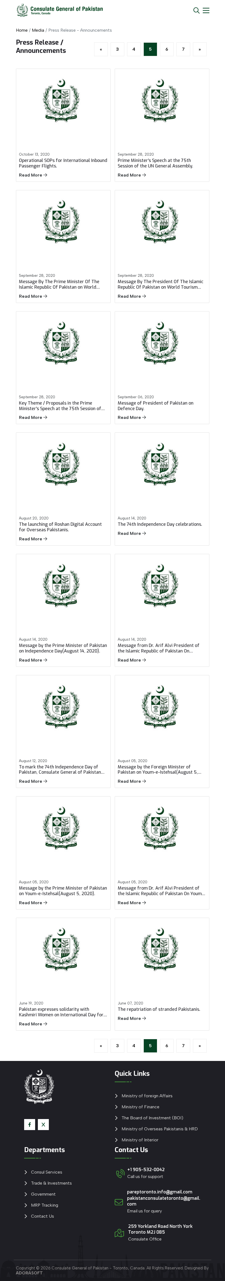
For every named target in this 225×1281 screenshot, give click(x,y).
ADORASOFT (29, 1273)
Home (22, 30)
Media (38, 30)
